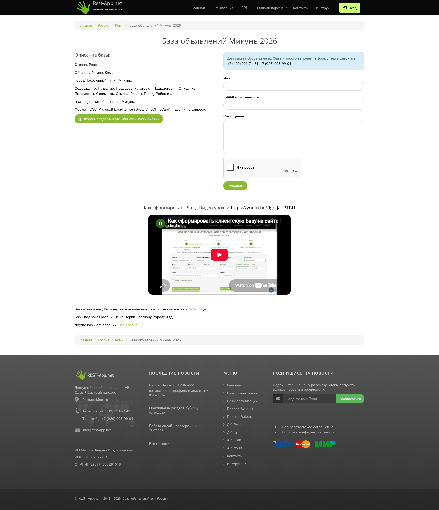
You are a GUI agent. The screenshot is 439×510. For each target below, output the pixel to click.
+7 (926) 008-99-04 (275, 63)
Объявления (223, 7)
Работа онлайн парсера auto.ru (175, 425)
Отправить (235, 185)
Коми (119, 25)
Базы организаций (242, 400)
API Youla (235, 447)
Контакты (300, 7)
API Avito (234, 424)
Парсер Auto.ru (239, 416)
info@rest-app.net (96, 429)
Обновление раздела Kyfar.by (173, 407)
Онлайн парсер (270, 7)
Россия (103, 25)
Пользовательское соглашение (307, 426)
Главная (198, 7)
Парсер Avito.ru (240, 408)
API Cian (234, 440)
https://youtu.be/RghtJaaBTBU (263, 208)
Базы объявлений (242, 392)
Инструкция (236, 463)
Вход (352, 7)
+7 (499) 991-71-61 (242, 63)
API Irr (232, 432)
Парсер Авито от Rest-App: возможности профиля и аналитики (178, 387)
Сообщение (233, 115)
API (244, 7)
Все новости (159, 443)
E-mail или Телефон (241, 96)
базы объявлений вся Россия (145, 498)
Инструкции (325, 7)
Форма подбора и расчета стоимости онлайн (121, 118)
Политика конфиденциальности (308, 431)
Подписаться (350, 398)
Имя (226, 77)
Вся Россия (128, 324)
